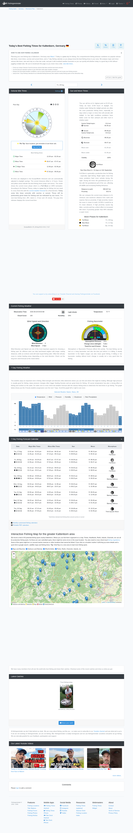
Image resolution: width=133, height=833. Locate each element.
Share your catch (67, 723)
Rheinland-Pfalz (30, 8)
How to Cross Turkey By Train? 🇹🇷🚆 (99, 769)
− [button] (14, 557)
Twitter (63, 813)
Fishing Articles (32, 815)
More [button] (104, 3)
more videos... (117, 775)
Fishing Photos (32, 813)
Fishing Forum (32, 810)
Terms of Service (114, 810)
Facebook (64, 806)
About (110, 808)
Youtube (64, 810)
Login (112, 3)
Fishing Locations (33, 806)
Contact (111, 806)
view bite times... (68, 64)
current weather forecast (37, 190)
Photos (79, 3)
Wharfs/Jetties (49, 549)
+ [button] (14, 553)
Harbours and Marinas (35, 549)
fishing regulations (114, 540)
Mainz (52, 56)
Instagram (64, 808)
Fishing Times (69, 3)
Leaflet (103, 602)
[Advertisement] (66, 25)
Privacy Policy (113, 813)
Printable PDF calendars (21, 525)
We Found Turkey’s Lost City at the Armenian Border (66, 769)
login (17, 788)
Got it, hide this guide (114, 77)
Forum (96, 3)
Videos (87, 3)
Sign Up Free (37, 147)
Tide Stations (32, 808)
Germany (21, 8)
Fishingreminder (14, 3)
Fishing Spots (13, 8)
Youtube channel (99, 731)
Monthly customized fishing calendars (25, 523)
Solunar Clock (80, 810)
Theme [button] (120, 3)
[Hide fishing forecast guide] (121, 53)
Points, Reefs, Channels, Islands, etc (69, 549)
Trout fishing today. (66, 682)
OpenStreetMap (111, 602)
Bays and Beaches (19, 549)
